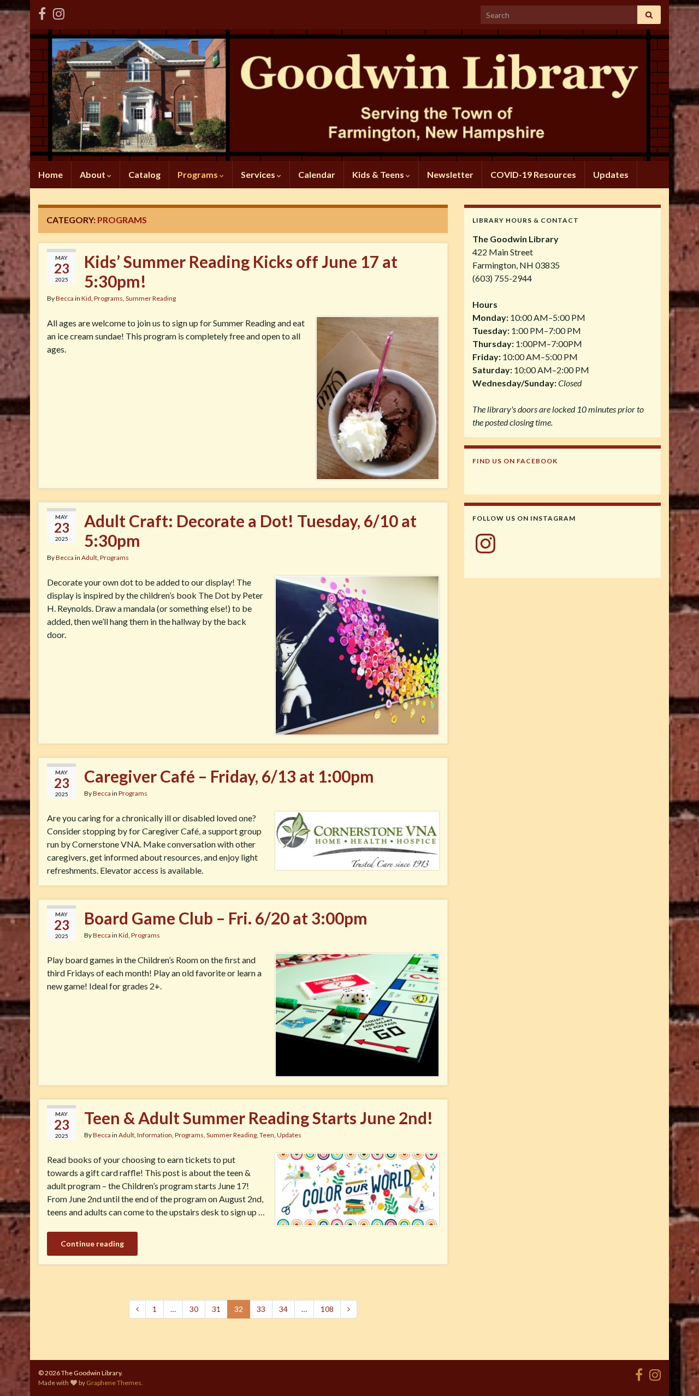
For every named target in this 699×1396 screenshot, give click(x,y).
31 (216, 1309)
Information (154, 1135)
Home (50, 174)
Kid (86, 298)
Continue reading (92, 1243)
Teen (266, 1135)
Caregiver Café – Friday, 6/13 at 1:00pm (229, 776)
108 (327, 1309)
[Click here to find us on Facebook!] (42, 12)
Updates (611, 174)
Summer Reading (151, 298)
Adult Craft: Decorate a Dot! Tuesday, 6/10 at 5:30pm (250, 530)
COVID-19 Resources (533, 174)
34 (283, 1309)
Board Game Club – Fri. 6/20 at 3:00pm (226, 918)
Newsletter (450, 174)
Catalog (144, 174)
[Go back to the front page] (349, 95)
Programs (198, 174)
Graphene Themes (113, 1383)
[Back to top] (674, 1371)
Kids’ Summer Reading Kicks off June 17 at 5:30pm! (241, 271)
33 (261, 1309)
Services (259, 174)
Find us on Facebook (515, 461)
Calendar (316, 174)
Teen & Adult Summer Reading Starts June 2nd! (258, 1117)
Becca (65, 298)
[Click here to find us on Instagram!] (58, 12)
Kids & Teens (379, 174)
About (93, 174)
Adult (89, 557)
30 (193, 1309)
